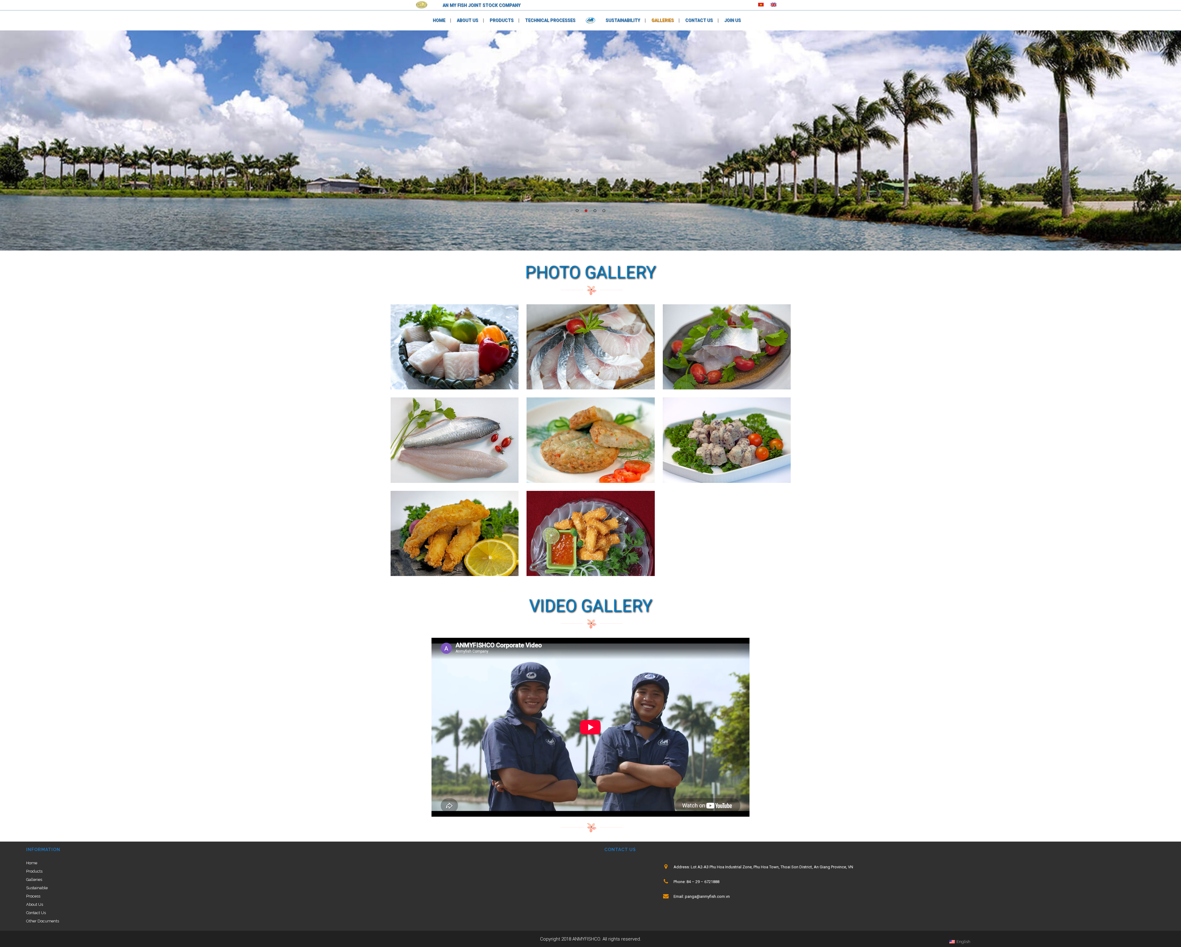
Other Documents (42, 921)
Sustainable (37, 888)
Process (33, 896)
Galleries (34, 879)
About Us (34, 904)
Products (34, 871)
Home (31, 863)
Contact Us (36, 912)
